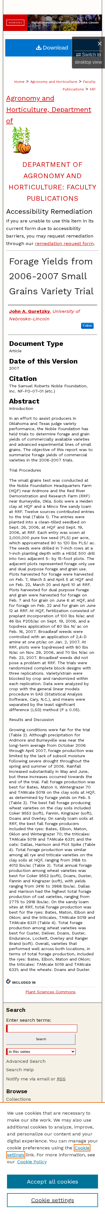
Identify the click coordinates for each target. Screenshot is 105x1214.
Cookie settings (52, 1200)
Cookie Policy (32, 1161)
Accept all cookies (52, 1181)
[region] (52, 1158)
